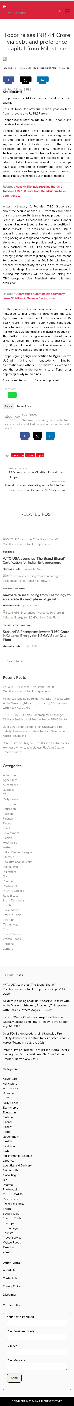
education (17, 455)
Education (51, 68)
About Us (9, 1270)
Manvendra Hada (11, 569)
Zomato (8, 949)
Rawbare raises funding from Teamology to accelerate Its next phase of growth (37, 597)
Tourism (8, 929)
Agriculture (10, 780)
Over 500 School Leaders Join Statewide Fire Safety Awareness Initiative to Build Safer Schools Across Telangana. (36, 731)
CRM (6, 794)
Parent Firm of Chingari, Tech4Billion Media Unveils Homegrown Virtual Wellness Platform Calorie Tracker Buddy (36, 747)
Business (38, 68)
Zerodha (8, 944)
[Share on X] (25, 79)
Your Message (16, 1360)
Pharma (8, 881)
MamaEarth (10, 867)
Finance (64, 68)
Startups (20, 588)
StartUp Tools (12, 915)
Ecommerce (10, 804)
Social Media (11, 910)
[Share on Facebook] (8, 79)
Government (11, 833)
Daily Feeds (10, 799)
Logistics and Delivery (17, 862)
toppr (40, 455)
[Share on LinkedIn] (43, 79)
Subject (12, 1346)
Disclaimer (9, 1295)
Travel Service (12, 934)
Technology (22, 625)
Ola (5, 876)
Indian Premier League (17, 852)
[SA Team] (12, 417)
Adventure (10, 775)
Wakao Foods (12, 939)
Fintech (8, 823)
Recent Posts (24, 406)
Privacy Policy (12, 1286)
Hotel (7, 847)
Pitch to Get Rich (14, 891)
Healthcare (10, 842)
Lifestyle (8, 857)
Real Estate (10, 896)
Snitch (7, 905)
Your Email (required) (20, 1331)
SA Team (8, 68)
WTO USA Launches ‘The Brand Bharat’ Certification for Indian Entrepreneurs (34, 560)
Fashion (8, 814)
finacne (30, 455)
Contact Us (10, 1278)
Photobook (10, 886)
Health (7, 838)
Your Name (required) (21, 1317)
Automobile (10, 785)
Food (6, 828)
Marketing (9, 872)
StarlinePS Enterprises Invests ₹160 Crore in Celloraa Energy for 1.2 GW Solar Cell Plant (36, 636)
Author (8, 406)
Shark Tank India (13, 900)
